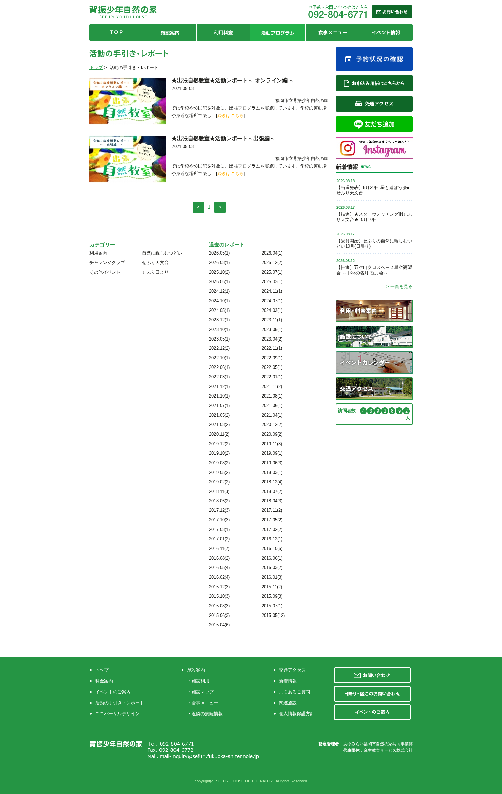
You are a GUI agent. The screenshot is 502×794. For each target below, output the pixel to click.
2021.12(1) (219, 386)
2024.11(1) (272, 291)
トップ (96, 67)
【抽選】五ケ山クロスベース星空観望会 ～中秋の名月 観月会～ (374, 270)
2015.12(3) (219, 586)
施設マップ (203, 691)
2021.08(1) (272, 396)
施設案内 (196, 670)
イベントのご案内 (113, 691)
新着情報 (288, 680)
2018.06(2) (219, 500)
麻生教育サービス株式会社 (388, 750)
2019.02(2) (219, 482)
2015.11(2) (272, 586)
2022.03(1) (219, 376)
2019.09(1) (272, 453)
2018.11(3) (219, 491)
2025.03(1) (272, 281)
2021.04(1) (272, 415)
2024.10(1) (219, 300)
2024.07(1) (272, 300)
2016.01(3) (272, 577)
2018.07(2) (272, 491)
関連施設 (288, 702)
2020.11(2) (219, 434)
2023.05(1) (219, 339)
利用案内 (98, 253)
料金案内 (104, 680)
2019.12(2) (219, 443)
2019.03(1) (272, 472)
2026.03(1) (219, 262)
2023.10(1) (219, 329)
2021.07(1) (219, 405)
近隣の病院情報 (207, 713)
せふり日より (155, 272)
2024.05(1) (219, 310)
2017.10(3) (219, 519)
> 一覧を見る (399, 286)
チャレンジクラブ (107, 262)
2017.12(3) (219, 510)
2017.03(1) (219, 529)
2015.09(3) (272, 596)
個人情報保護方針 (297, 713)
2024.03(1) (272, 310)
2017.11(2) (272, 510)
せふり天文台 (155, 262)
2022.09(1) (272, 357)
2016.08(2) (219, 558)
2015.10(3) (219, 596)
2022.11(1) (272, 348)
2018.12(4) (272, 482)
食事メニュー (205, 702)
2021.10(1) (219, 396)
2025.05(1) (219, 281)
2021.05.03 (183, 88)
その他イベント (105, 272)
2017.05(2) (272, 519)
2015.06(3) (219, 615)
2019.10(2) (219, 453)
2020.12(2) (272, 424)
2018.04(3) (272, 500)
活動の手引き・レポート (119, 702)
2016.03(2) (272, 567)
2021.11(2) (272, 386)
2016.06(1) (272, 558)
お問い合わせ (372, 675)
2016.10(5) (272, 548)
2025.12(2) (272, 262)
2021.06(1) (272, 405)
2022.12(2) (219, 348)
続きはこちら (230, 115)
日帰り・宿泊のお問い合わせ (372, 694)
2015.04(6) (219, 624)
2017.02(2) (272, 529)
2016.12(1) (272, 539)
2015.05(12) (273, 615)
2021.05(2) (219, 415)
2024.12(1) (219, 291)
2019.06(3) (272, 462)
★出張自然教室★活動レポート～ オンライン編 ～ (232, 80)
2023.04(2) (272, 339)
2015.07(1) (272, 605)
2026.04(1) (272, 253)
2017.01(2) (219, 539)
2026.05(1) (219, 253)
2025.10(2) (219, 272)
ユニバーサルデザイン (117, 713)
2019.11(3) (272, 443)
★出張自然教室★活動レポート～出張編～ (223, 138)
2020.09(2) (272, 434)
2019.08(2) (219, 462)
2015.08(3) (219, 605)
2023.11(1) (272, 319)
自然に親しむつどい (162, 253)
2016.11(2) (219, 548)
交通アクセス (292, 670)
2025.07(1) (272, 272)
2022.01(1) (272, 376)
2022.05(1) (272, 367)
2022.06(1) (219, 367)
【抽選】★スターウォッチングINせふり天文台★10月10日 (374, 217)
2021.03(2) (219, 424)
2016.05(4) (219, 567)
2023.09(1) (272, 329)
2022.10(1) (219, 357)
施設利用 (200, 680)
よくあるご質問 (294, 691)
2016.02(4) (219, 577)
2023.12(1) (219, 319)
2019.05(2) (219, 472)
